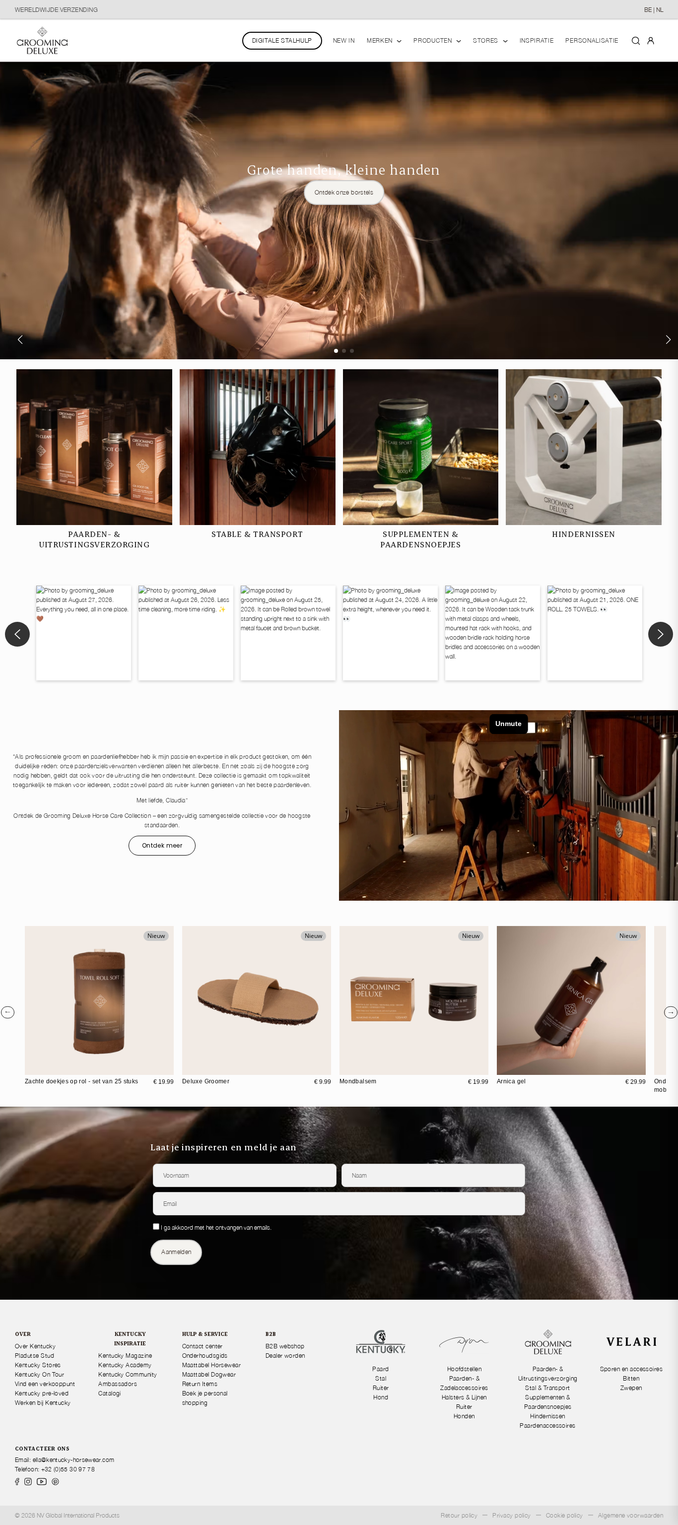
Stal (380, 1378)
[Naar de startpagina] (42, 40)
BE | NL (653, 9)
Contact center (202, 1346)
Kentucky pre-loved (41, 1393)
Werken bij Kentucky (43, 1402)
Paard (380, 1369)
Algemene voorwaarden (630, 1515)
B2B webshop (285, 1346)
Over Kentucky (35, 1346)
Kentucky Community (127, 1374)
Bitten (631, 1378)
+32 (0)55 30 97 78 (68, 1469)
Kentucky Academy (124, 1365)
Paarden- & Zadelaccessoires (464, 1383)
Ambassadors (117, 1384)
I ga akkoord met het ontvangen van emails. (216, 1227)
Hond (380, 1397)
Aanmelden (176, 1252)
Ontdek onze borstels (344, 192)
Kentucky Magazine (125, 1355)
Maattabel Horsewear (211, 1365)
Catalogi (109, 1393)
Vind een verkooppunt (45, 1384)
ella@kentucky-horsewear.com (74, 1459)
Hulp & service (205, 1333)
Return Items (200, 1384)
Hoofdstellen (464, 1369)
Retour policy (459, 1515)
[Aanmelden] (651, 40)
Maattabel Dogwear (209, 1374)
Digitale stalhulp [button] (282, 40)
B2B (271, 1333)
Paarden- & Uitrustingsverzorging (548, 1373)
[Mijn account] (651, 40)
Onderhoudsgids (205, 1355)
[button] (336, 351)
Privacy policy (511, 1515)
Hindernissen (547, 1416)
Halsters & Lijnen (464, 1397)
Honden (464, 1416)
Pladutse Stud (34, 1355)
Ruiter (381, 1388)
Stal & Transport (547, 1388)
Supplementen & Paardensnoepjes (548, 1401)
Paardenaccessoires (547, 1425)
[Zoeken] (636, 40)
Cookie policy (564, 1515)
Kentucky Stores (38, 1365)
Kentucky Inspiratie (130, 1338)
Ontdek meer (162, 845)
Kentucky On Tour (39, 1374)
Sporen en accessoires (631, 1369)
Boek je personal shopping (205, 1398)
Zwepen (631, 1388)
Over (23, 1333)
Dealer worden (285, 1355)
